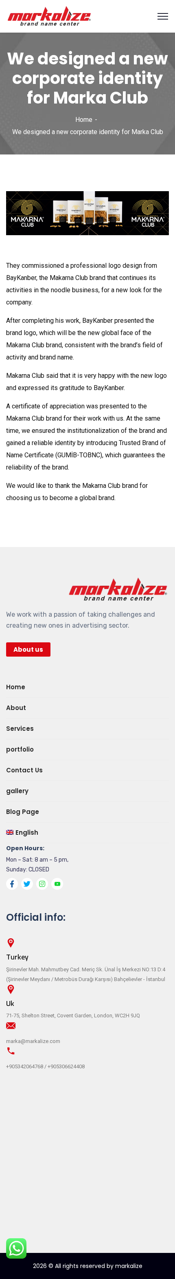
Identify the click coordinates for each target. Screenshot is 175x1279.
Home (83, 119)
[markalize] (49, 16)
